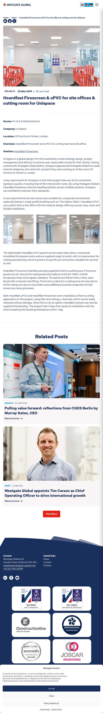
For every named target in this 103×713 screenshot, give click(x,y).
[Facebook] (11, 578)
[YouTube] (17, 578)
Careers (47, 562)
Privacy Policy (56, 709)
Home (6, 18)
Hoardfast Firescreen (26, 151)
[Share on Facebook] (10, 21)
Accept (51, 688)
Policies (47, 565)
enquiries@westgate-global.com (19, 565)
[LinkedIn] (5, 578)
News (14, 18)
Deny (51, 696)
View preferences (51, 703)
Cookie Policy (45, 709)
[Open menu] (96, 4)
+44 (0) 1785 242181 (13, 568)
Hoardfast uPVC (48, 151)
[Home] (17, 4)
